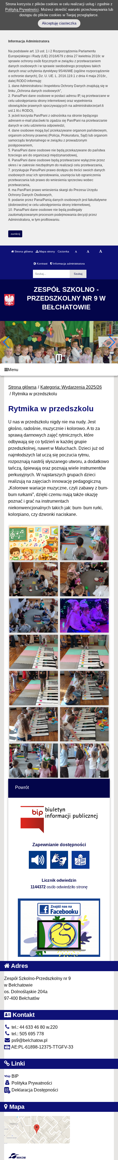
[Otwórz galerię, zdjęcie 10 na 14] (84, 688)
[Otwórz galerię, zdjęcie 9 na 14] (33, 688)
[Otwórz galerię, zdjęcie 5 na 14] (33, 615)
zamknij (15, 233)
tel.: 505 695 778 (27, 1033)
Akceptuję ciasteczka (59, 23)
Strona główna (23, 251)
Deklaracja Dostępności (34, 1090)
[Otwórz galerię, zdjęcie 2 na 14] (84, 543)
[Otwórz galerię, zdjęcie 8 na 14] (84, 652)
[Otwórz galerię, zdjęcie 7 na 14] (33, 652)
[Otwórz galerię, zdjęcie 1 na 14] (33, 543)
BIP (14, 1076)
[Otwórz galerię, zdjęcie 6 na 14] (84, 615)
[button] (6, 342)
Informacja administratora (68, 263)
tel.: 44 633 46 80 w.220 (34, 1027)
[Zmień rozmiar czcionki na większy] (88, 252)
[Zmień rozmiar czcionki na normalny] (76, 252)
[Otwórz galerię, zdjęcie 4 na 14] (84, 579)
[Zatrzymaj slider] (59, 358)
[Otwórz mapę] (37, 1129)
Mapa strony (46, 251)
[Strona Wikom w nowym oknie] (17, 1156)
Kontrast (41, 263)
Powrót (22, 787)
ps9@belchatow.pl (28, 1040)
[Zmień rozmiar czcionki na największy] (100, 252)
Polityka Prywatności (31, 1083)
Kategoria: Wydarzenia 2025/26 (71, 387)
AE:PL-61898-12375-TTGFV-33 (41, 1047)
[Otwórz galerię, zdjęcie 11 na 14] (33, 724)
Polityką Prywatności (22, 9)
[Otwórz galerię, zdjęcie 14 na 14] (84, 761)
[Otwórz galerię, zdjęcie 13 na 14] (33, 761)
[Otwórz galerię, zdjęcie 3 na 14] (33, 579)
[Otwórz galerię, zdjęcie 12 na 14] (84, 724)
